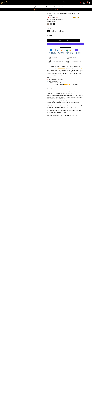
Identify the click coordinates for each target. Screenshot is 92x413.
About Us (30, 373)
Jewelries (40, 7)
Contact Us (11, 381)
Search (10, 379)
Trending (32, 7)
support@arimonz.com (52, 102)
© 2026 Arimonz (12, 407)
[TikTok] (51, 382)
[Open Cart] (89, 3)
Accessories (49, 7)
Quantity (50, 35)
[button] (76, 17)
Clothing (58, 7)
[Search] (80, 2)
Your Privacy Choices (14, 382)
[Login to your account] (84, 3)
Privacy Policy (12, 373)
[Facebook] (48, 380)
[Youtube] (58, 380)
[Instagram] (48, 382)
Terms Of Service (13, 371)
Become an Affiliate (32, 377)
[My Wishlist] (86, 3)
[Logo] (4, 2)
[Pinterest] (55, 380)
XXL (63, 31)
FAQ (29, 374)
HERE (76, 115)
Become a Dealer (32, 376)
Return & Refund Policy (14, 374)
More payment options (65, 47)
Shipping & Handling (14, 376)
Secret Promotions (32, 371)
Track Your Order (13, 369)
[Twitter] (51, 380)
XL (59, 31)
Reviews (11, 377)
